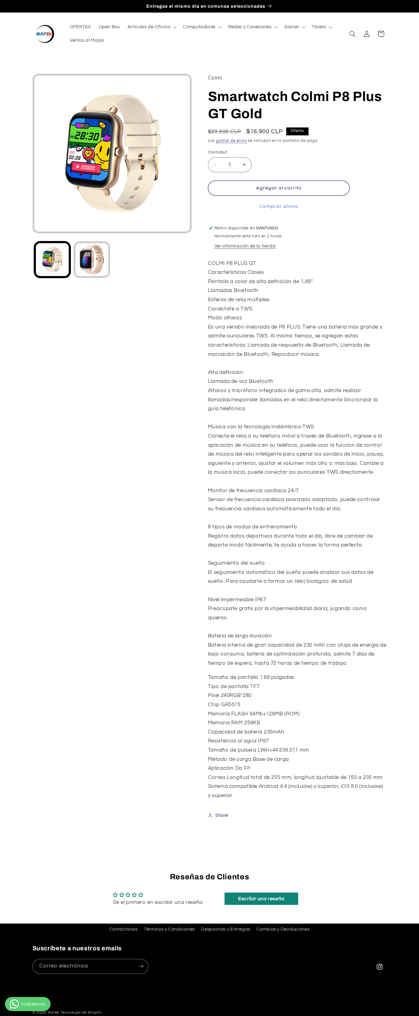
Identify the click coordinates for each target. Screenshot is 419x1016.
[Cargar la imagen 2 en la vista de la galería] (92, 259)
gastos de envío (231, 140)
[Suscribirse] (141, 966)
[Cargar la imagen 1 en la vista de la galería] (52, 259)
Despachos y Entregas (225, 929)
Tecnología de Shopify (81, 1012)
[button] (151, 27)
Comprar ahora (278, 206)
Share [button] (221, 815)
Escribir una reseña (261, 898)
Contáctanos (124, 929)
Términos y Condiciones (169, 929)
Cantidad (217, 152)
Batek (53, 1012)
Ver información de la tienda (245, 245)
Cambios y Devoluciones (282, 929)
